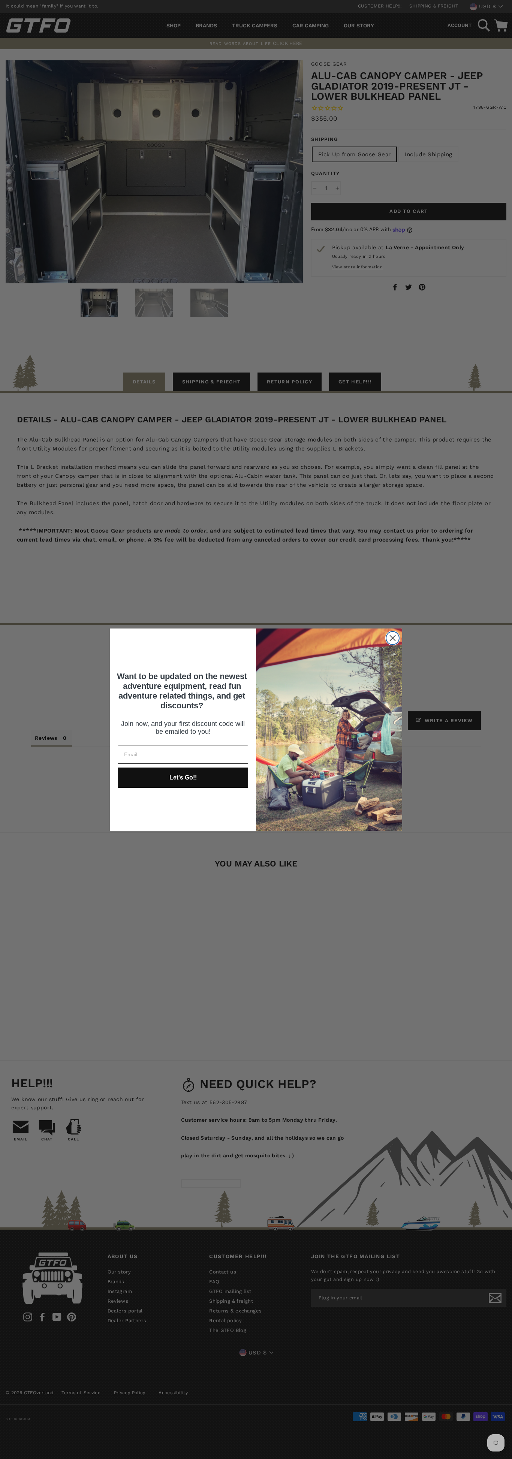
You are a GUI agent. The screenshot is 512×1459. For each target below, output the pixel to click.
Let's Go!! (183, 777)
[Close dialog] (392, 638)
